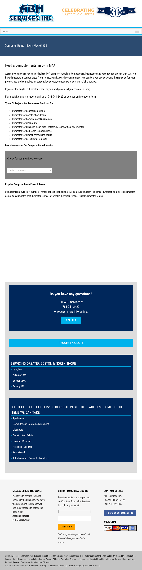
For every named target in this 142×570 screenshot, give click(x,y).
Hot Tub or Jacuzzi (22, 446)
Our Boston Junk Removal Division (35, 562)
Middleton (110, 559)
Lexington (81, 559)
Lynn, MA (17, 369)
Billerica (56, 559)
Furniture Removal (22, 441)
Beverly (49, 559)
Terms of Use (53, 565)
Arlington (41, 559)
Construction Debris (23, 435)
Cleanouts (18, 429)
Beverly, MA (18, 386)
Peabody (8, 562)
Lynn (88, 559)
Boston (73, 559)
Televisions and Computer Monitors (30, 458)
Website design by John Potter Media (84, 565)
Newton (118, 559)
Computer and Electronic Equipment (31, 424)
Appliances (18, 418)
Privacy (43, 565)
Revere (16, 562)
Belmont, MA (19, 380)
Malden (102, 559)
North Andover (128, 559)
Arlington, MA (19, 375)
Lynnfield (94, 559)
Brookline (65, 559)
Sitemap (63, 565)
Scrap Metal (19, 452)
